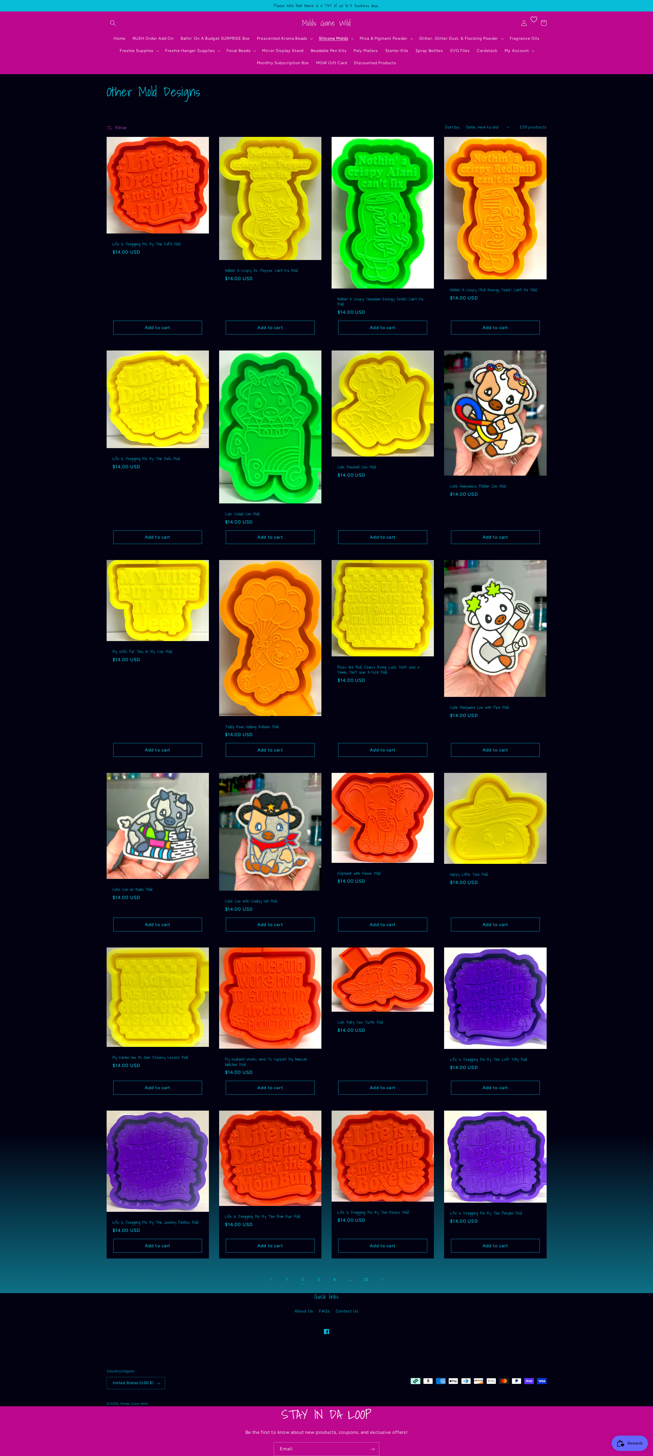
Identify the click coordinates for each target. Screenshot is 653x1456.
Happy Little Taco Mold (469, 874)
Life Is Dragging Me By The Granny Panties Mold (155, 1222)
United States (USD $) (133, 1383)
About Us (304, 1311)
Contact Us (347, 1311)
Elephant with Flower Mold (359, 873)
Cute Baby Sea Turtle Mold (360, 1022)
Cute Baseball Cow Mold (356, 467)
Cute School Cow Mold (242, 514)
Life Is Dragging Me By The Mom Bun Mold (262, 1216)
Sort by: (452, 127)
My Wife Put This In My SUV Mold (142, 651)
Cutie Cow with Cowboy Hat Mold (251, 901)
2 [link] (303, 1279)
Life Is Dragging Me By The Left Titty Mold (488, 1059)
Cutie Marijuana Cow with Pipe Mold (479, 707)
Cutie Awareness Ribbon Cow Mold (478, 486)
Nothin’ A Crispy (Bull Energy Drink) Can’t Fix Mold (493, 290)
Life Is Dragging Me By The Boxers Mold (373, 1212)
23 (366, 1279)
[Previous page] (271, 1279)
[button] (113, 23)
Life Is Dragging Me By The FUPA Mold (146, 244)
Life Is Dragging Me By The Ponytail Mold (486, 1213)
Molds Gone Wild (134, 1404)
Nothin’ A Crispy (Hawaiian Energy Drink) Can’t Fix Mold (380, 301)
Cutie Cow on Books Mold (132, 889)
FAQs (324, 1311)
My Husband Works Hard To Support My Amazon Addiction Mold (266, 1062)
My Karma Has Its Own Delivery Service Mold (150, 1057)
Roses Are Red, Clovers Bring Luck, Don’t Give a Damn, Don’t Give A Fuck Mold (378, 670)
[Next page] (381, 1279)
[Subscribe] (372, 1449)
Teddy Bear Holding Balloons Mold (252, 727)
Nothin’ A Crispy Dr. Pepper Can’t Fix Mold (261, 270)
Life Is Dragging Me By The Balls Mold (146, 458)
